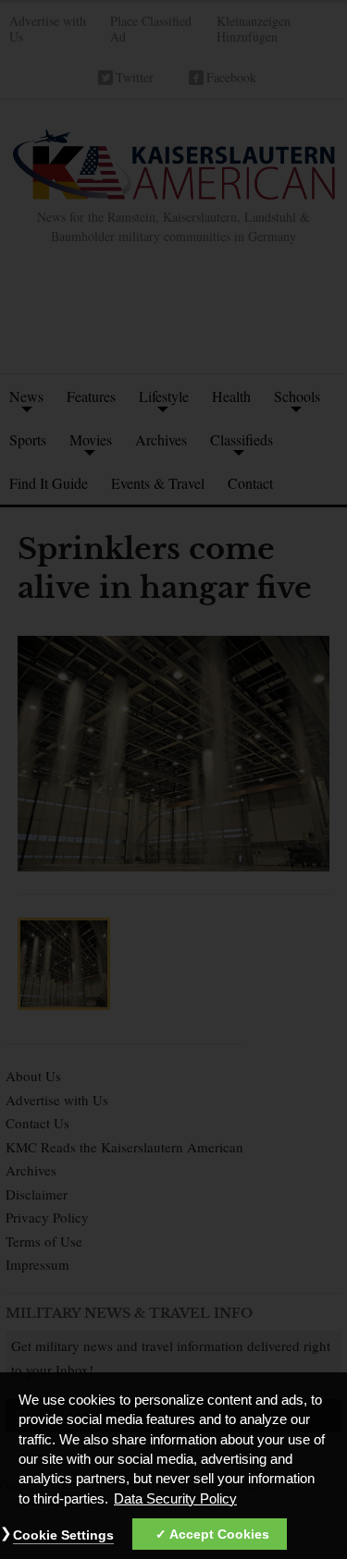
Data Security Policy (175, 1499)
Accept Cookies (219, 1534)
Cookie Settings (63, 1535)
